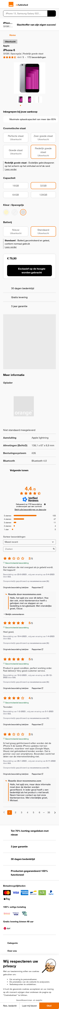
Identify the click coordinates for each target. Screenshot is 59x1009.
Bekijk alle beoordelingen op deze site (30, 509)
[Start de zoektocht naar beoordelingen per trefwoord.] (54, 549)
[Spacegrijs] (23, 212)
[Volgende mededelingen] (55, 813)
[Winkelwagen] (54, 4)
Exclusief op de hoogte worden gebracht (31, 270)
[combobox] (25, 13)
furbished (22, 4)
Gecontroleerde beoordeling (17, 562)
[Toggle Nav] (4, 4)
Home (12, 35)
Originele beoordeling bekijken (16, 587)
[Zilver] (15, 212)
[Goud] (6, 212)
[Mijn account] (48, 4)
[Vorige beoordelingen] (4, 812)
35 (49, 812)
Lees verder (11, 169)
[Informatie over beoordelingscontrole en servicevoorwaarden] (45, 504)
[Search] (51, 13)
